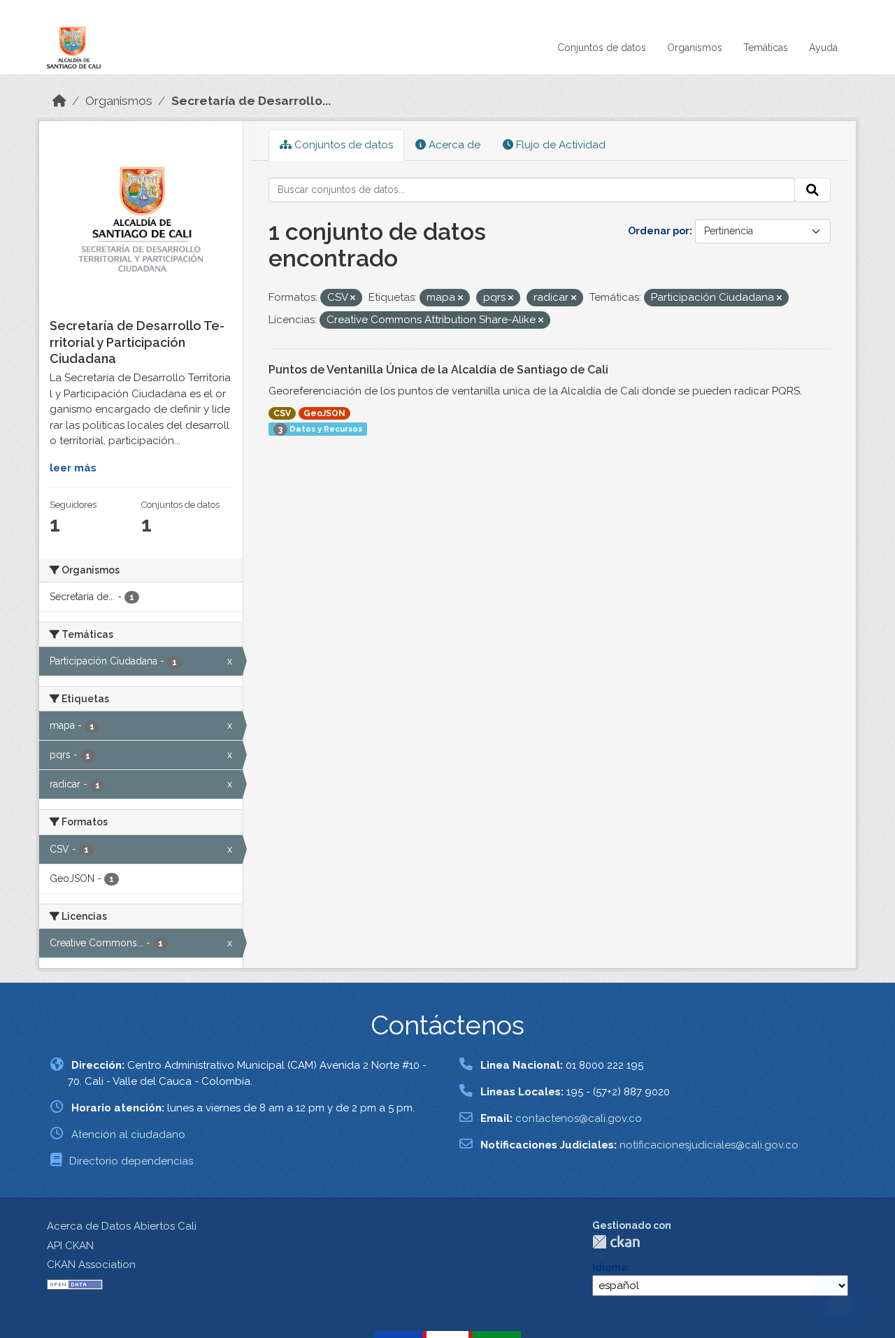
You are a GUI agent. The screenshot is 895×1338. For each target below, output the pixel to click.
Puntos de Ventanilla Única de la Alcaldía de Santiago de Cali (438, 369)
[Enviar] (812, 190)
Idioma (609, 1267)
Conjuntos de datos (601, 47)
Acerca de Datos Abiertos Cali (121, 1226)
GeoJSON (324, 413)
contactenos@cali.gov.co (578, 1118)
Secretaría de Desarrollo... (251, 101)
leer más (73, 468)
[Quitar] (352, 298)
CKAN (616, 1241)
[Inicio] (59, 101)
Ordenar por (658, 230)
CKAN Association (91, 1264)
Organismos (694, 47)
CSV (282, 413)
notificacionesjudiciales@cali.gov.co (709, 1145)
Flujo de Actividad (559, 144)
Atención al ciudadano (128, 1134)
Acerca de (453, 144)
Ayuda (823, 47)
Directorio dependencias (131, 1161)
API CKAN (70, 1245)
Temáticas (765, 47)
